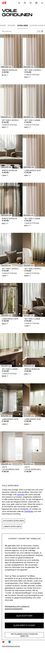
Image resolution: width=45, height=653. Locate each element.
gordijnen (21, 494)
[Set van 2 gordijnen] (11, 101)
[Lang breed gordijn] (11, 300)
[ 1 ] (38, 31)
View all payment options (11, 646)
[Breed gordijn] (11, 51)
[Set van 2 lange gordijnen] (11, 350)
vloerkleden (28, 511)
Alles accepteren (24, 616)
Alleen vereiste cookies (24, 625)
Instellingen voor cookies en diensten (24, 635)
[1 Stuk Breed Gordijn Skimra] (11, 448)
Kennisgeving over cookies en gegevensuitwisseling (17, 607)
